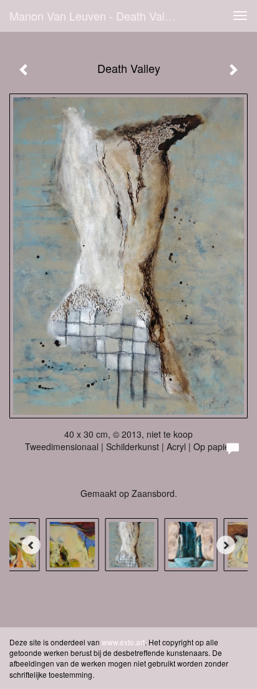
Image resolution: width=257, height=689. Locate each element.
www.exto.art (123, 642)
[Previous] (31, 545)
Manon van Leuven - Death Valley (94, 15)
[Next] (225, 545)
